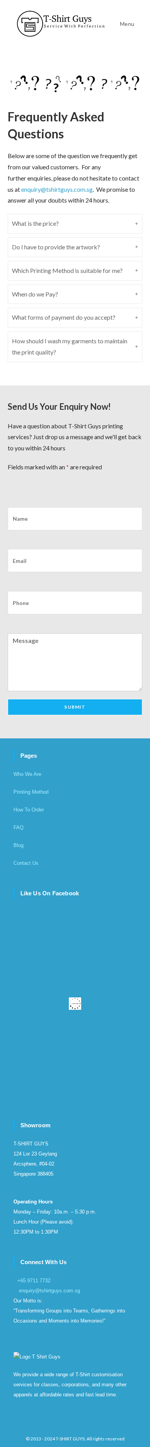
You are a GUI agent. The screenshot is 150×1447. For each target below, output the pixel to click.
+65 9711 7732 (33, 1280)
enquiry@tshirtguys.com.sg (49, 1291)
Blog (18, 845)
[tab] (75, 223)
